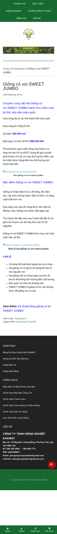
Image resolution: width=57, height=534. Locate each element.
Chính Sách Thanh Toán (14, 399)
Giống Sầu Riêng (11, 371)
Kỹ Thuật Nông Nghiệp (37, 480)
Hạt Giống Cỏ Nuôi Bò (26, 322)
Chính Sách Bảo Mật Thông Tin (17, 393)
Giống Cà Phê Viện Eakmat (15, 358)
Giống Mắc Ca (9, 365)
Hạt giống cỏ (20, 68)
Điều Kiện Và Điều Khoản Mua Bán (19, 386)
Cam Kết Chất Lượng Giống (16, 418)
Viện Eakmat (28, 34)
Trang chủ (8, 68)
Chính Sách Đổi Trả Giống (15, 411)
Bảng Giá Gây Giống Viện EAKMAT (19, 352)
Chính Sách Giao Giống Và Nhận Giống (21, 405)
